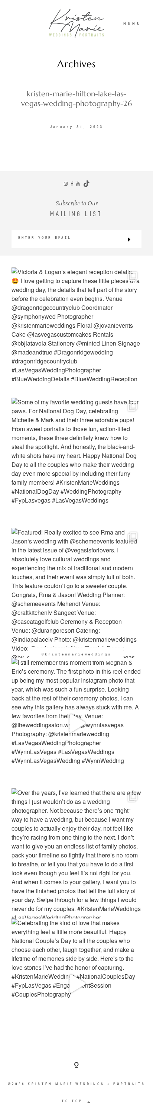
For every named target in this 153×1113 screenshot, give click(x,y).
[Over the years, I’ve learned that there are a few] (76, 853)
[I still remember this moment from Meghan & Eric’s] (76, 723)
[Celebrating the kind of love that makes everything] (76, 983)
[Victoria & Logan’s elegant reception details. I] (76, 332)
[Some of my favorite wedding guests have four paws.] (76, 463)
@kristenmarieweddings (76, 654)
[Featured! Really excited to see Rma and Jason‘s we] (76, 593)
